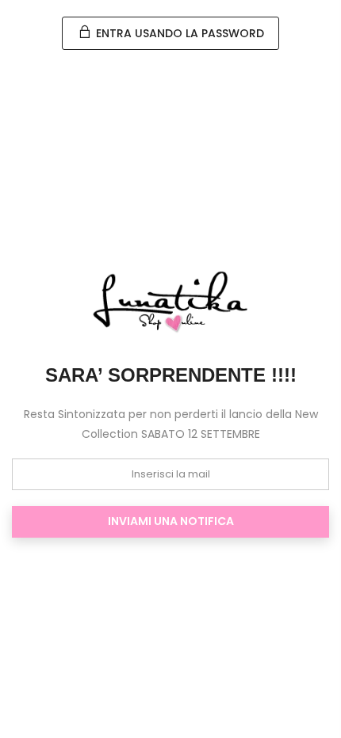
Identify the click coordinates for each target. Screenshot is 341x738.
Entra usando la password (178, 33)
